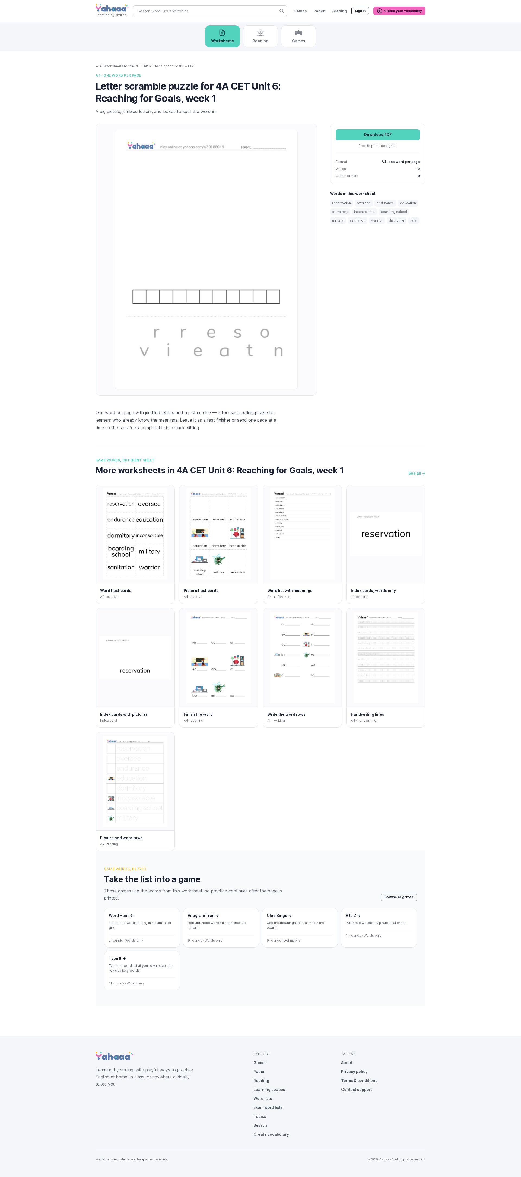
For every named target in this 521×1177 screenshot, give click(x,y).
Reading (339, 11)
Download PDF (378, 134)
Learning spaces (269, 1089)
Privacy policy (354, 1071)
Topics (259, 1116)
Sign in (360, 11)
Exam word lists (268, 1107)
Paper (319, 11)
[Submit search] (281, 10)
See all (416, 473)
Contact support (356, 1089)
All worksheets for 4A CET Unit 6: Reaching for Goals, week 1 (146, 66)
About (346, 1062)
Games (300, 11)
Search (260, 1125)
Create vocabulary (271, 1134)
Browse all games (399, 897)
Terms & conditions (359, 1080)
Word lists (262, 1098)
